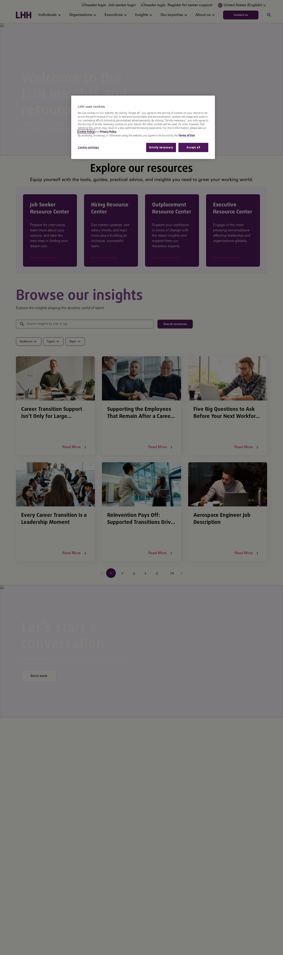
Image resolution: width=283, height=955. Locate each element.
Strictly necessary (161, 147)
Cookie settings (88, 147)
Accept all (193, 147)
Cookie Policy (86, 131)
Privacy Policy (108, 131)
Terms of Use (186, 135)
